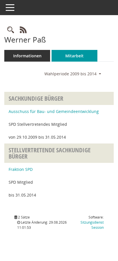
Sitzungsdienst (92, 225)
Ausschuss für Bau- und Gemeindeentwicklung (54, 111)
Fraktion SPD (21, 169)
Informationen (27, 55)
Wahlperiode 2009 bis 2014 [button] (71, 73)
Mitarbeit (74, 55)
